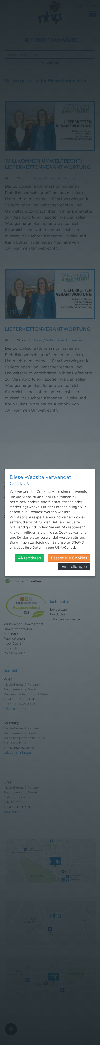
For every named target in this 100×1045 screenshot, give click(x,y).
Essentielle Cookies (69, 558)
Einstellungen (74, 566)
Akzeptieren (29, 558)
